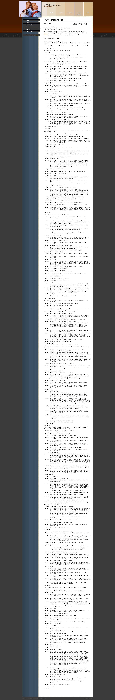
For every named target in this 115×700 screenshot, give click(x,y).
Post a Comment (32, 35)
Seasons (28, 27)
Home (27, 20)
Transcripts (29, 24)
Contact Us (29, 31)
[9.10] (45, 34)
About (27, 22)
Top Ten (28, 29)
